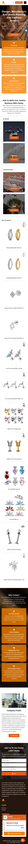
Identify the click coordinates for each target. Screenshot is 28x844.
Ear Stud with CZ (14, 519)
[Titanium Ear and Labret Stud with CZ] (14, 294)
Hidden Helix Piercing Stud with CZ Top (14, 579)
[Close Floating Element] (24, 817)
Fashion (4, 810)
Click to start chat (15, 833)
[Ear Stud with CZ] (14, 505)
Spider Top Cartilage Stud (14, 428)
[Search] (13, 2)
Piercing (4, 808)
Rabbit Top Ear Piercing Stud (14, 459)
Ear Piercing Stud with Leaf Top (14, 368)
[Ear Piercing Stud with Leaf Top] (14, 354)
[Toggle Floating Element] (23, 840)
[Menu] (25, 2)
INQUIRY (20, 2)
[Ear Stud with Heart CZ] (14, 475)
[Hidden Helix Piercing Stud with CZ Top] (14, 565)
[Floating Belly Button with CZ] (14, 234)
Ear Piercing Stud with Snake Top (14, 398)
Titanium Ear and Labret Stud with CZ (14, 308)
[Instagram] (2, 835)
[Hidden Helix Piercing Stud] (14, 535)
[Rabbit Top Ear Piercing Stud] (14, 445)
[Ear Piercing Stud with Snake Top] (14, 384)
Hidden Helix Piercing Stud (14, 549)
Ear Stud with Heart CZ (14, 489)
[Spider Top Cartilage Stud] (14, 415)
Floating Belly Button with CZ (14, 247)
